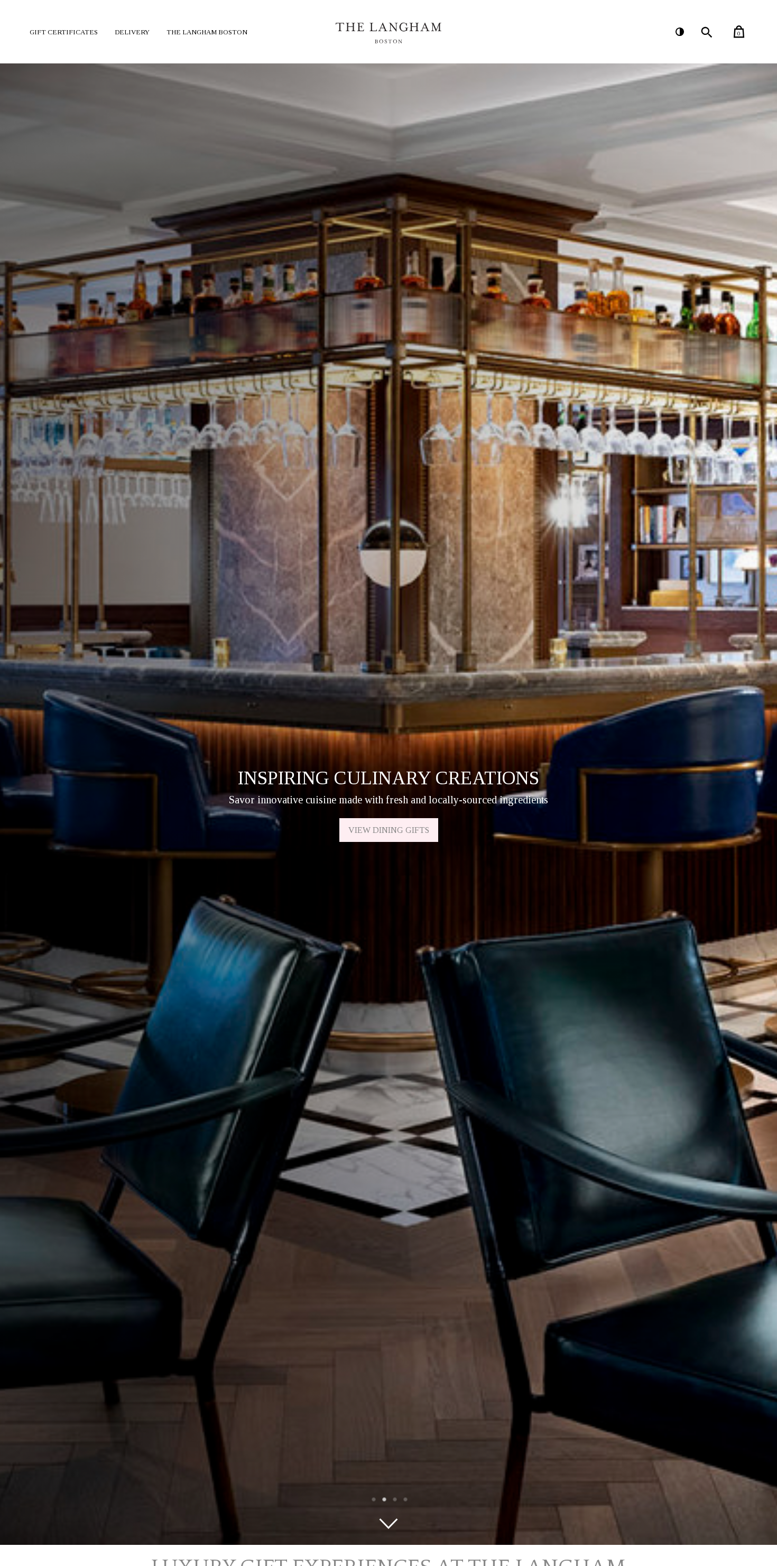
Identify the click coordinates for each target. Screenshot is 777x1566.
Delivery (132, 32)
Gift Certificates (64, 32)
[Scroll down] (388, 1523)
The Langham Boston (206, 32)
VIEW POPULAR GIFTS (388, 830)
